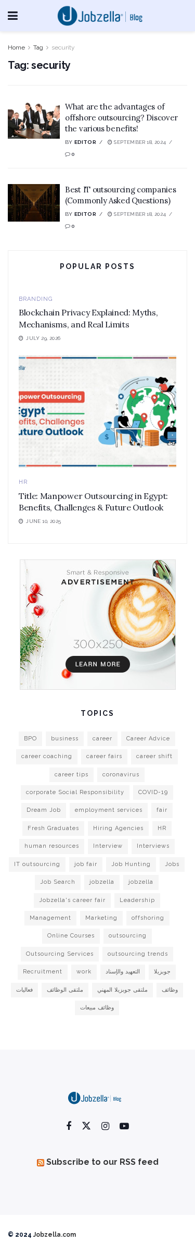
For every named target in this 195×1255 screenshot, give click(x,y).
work (84, 971)
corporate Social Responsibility (75, 792)
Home (16, 47)
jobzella (101, 882)
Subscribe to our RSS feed (102, 1162)
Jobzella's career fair (72, 900)
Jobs (172, 864)
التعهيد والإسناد (123, 971)
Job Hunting (131, 864)
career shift (154, 756)
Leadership (137, 900)
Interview (108, 846)
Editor (85, 142)
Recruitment (42, 971)
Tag (38, 47)
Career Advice (148, 738)
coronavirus (120, 774)
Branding (36, 299)
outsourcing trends (138, 954)
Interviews (153, 846)
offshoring (148, 918)
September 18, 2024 (139, 142)
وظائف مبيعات (97, 1007)
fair (162, 810)
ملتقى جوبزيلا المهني (122, 989)
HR (23, 482)
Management (50, 918)
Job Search (57, 882)
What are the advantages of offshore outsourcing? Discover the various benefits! (121, 117)
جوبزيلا (162, 971)
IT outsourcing (37, 864)
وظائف (170, 989)
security (63, 47)
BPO (30, 738)
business (65, 738)
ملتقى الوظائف (65, 989)
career (102, 738)
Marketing (101, 918)
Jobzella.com (54, 1234)
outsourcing (128, 935)
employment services (108, 810)
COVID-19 (153, 792)
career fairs (104, 756)
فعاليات (24, 989)
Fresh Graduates (53, 828)
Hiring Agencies (118, 828)
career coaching (46, 756)
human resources (51, 846)
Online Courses (71, 935)
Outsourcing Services (60, 954)
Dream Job (44, 810)
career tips (71, 774)
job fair (85, 864)
